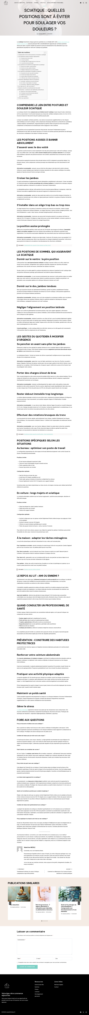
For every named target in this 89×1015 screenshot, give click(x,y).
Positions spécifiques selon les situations (29, 79)
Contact (56, 987)
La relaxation (14, 905)
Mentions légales (58, 985)
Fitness (36, 2)
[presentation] (19, 893)
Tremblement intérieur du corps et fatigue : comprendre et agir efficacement (28, 871)
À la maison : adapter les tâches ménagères (30, 84)
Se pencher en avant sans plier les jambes (29, 73)
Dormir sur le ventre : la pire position (28, 66)
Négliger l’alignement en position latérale (29, 69)
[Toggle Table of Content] (44, 53)
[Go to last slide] (10, 903)
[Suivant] (79, 903)
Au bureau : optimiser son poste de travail (29, 81)
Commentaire (21, 940)
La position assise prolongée (27, 63)
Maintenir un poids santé (26, 94)
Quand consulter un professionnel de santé (29, 88)
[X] (83, 3)
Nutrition (29, 2)
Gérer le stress (24, 96)
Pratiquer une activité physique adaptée (29, 93)
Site (56, 958)
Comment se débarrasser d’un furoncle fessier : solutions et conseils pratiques (60, 871)
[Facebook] (81, 3)
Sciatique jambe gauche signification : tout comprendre (38, 434)
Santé (44, 6)
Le (22, 710)
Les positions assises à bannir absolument (29, 56)
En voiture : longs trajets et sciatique (29, 83)
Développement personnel (55, 2)
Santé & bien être (19, 2)
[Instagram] (86, 3)
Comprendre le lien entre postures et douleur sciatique (32, 55)
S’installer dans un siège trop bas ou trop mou (30, 61)
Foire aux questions (24, 98)
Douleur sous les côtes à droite (32, 569)
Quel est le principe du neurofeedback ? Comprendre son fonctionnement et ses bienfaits (68, 908)
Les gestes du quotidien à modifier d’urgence (30, 71)
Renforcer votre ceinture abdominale (28, 91)
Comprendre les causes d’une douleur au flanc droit (37, 245)
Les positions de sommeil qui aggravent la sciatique (31, 64)
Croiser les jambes (25, 60)
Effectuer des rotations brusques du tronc (30, 78)
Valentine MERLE (42, 33)
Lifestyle (43, 2)
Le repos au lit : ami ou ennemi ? (27, 86)
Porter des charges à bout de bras (28, 74)
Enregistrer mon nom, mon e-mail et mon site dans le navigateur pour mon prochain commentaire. (42, 962)
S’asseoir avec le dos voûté (26, 58)
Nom (19, 958)
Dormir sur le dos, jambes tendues (28, 68)
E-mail (39, 958)
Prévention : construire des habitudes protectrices (31, 90)
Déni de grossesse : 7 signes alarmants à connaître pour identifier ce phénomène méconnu (44, 907)
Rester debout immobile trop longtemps (29, 76)
